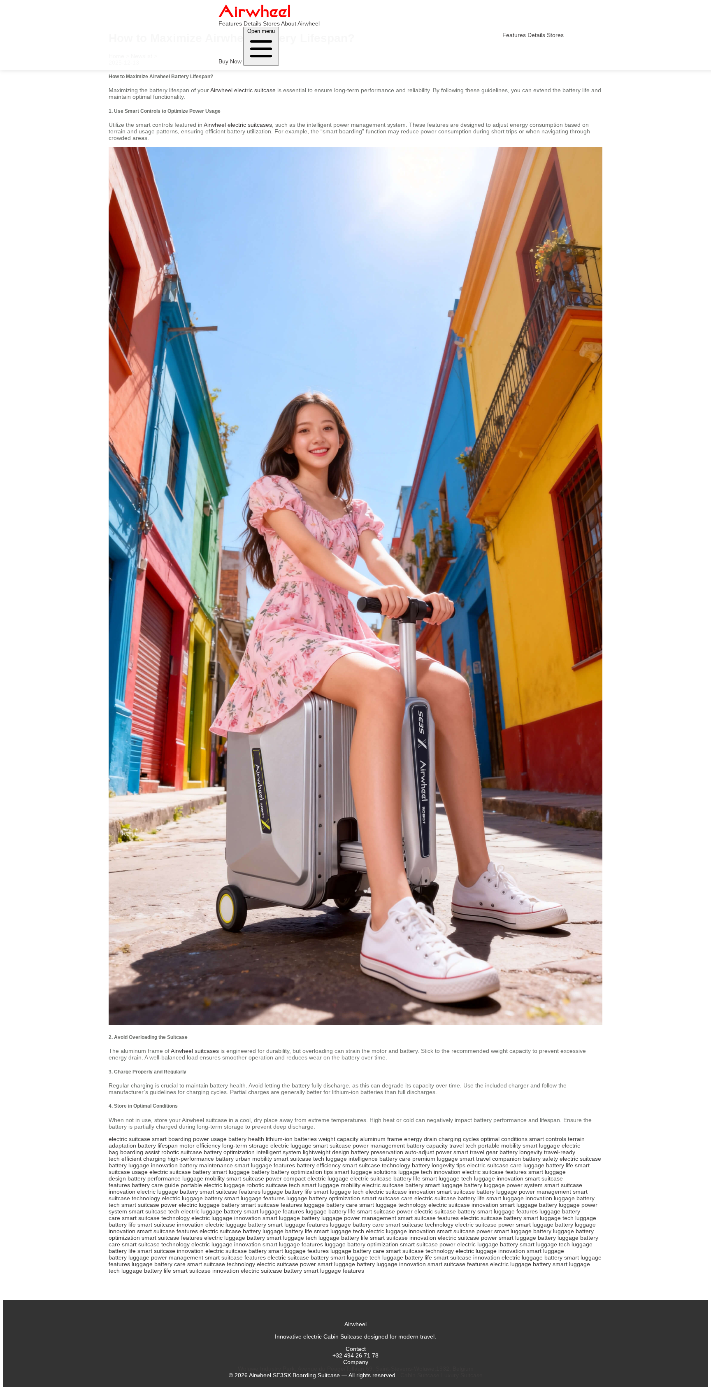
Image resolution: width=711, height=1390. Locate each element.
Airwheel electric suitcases (238, 124)
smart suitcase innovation (170, 1224)
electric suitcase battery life (385, 1178)
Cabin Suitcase (419, 1375)
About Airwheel (300, 23)
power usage (210, 1139)
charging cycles (459, 1139)
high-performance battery (200, 1158)
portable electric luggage (213, 1185)
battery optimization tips (302, 1172)
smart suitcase (332, 1145)
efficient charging (143, 1158)
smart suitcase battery (466, 1191)
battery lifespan (158, 1145)
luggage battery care (331, 1204)
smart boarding (171, 1139)
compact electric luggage (316, 1178)
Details (252, 23)
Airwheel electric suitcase (243, 90)
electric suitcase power (484, 1224)
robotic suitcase (181, 1152)
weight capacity (338, 1139)
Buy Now (230, 61)
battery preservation (377, 1152)
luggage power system (513, 1185)
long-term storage (245, 1145)
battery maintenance (206, 1165)
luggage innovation (153, 1165)
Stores (271, 23)
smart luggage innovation (519, 1198)
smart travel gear (475, 1152)
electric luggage (290, 1145)
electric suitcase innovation (400, 1191)
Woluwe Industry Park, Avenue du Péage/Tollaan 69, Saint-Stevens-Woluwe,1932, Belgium (356, 1368)
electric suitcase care (494, 1165)
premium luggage (435, 1158)
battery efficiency (319, 1165)
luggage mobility (203, 1178)
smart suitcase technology (376, 1165)
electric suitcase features (494, 1172)
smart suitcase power (254, 1178)
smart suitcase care (387, 1198)
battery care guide (155, 1185)
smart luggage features (265, 1165)
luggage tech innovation (429, 1172)
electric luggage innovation (226, 1218)
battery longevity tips (438, 1165)
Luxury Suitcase (462, 1375)
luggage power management (533, 1191)
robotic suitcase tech (273, 1185)
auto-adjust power (428, 1152)
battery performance (154, 1178)
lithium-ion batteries (291, 1139)
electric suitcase (129, 1139)
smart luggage (541, 1145)
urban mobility (253, 1158)
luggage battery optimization (323, 1198)
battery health (246, 1139)
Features (230, 23)
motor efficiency (200, 1145)
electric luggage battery (167, 1191)
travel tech (462, 1145)
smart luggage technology (393, 1204)
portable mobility (499, 1145)
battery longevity (521, 1152)
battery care (395, 1158)
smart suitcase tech (299, 1158)
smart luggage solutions (366, 1172)
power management (379, 1145)
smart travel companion (490, 1158)
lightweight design (326, 1152)
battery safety (540, 1158)
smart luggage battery (241, 1172)
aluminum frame (381, 1139)
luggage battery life (548, 1165)
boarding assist (140, 1152)
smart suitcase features (230, 1191)
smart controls (547, 1139)
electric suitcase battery (180, 1172)
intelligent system (278, 1152)
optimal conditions (504, 1139)
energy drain (420, 1139)
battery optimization (229, 1152)
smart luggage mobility (331, 1185)
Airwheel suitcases (195, 1051)
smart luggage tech (447, 1178)
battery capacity (427, 1145)
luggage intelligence (352, 1158)
